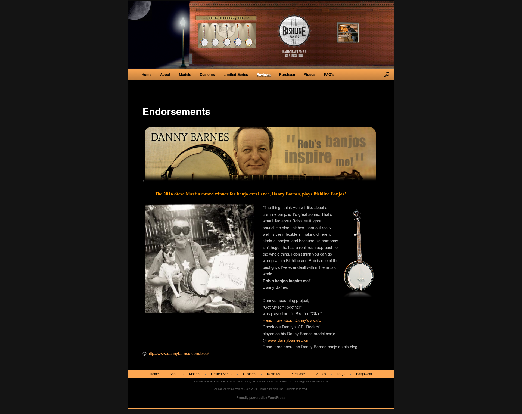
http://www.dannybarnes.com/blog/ (178, 353)
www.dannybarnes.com (289, 340)
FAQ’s (329, 74)
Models (185, 74)
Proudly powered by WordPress (261, 397)
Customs (207, 74)
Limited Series (235, 74)
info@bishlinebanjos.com (312, 381)
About (165, 74)
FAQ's (341, 374)
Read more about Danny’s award (292, 320)
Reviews (264, 74)
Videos (309, 74)
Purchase (287, 74)
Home (146, 74)
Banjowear (364, 374)
